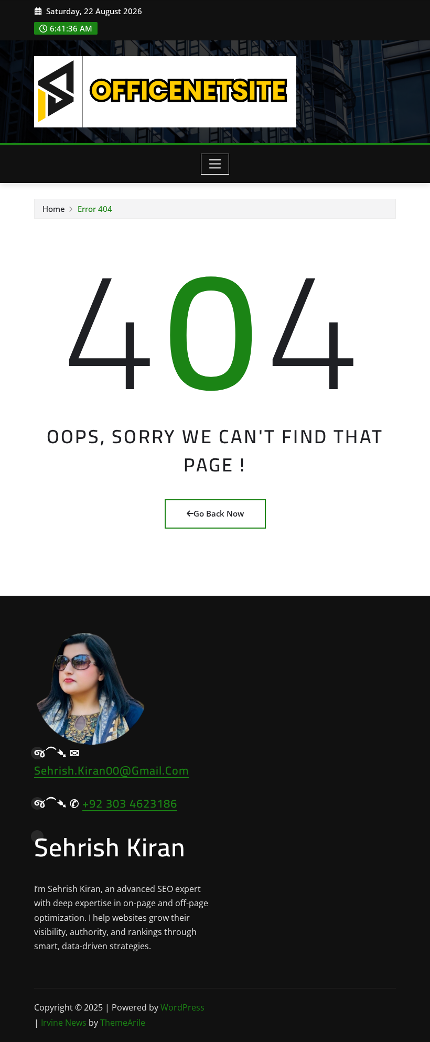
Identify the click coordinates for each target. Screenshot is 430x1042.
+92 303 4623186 (129, 803)
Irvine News (64, 1022)
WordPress (182, 1007)
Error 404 (95, 208)
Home (53, 208)
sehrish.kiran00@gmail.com (111, 770)
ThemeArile (122, 1022)
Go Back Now (219, 513)
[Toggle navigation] (215, 164)
